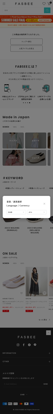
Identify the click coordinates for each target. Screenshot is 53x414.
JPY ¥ (30, 212)
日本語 (10, 212)
